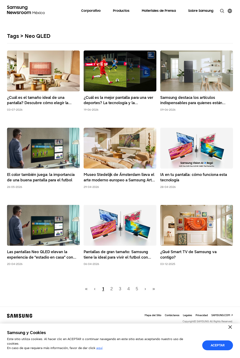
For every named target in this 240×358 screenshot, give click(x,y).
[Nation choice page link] (230, 11)
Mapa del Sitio (153, 315)
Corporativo (91, 11)
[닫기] (230, 327)
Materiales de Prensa (159, 11)
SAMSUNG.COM (220, 315)
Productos (121, 11)
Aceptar (218, 345)
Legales (187, 315)
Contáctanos (172, 315)
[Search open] (222, 11)
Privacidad (202, 315)
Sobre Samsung (200, 11)
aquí (99, 348)
